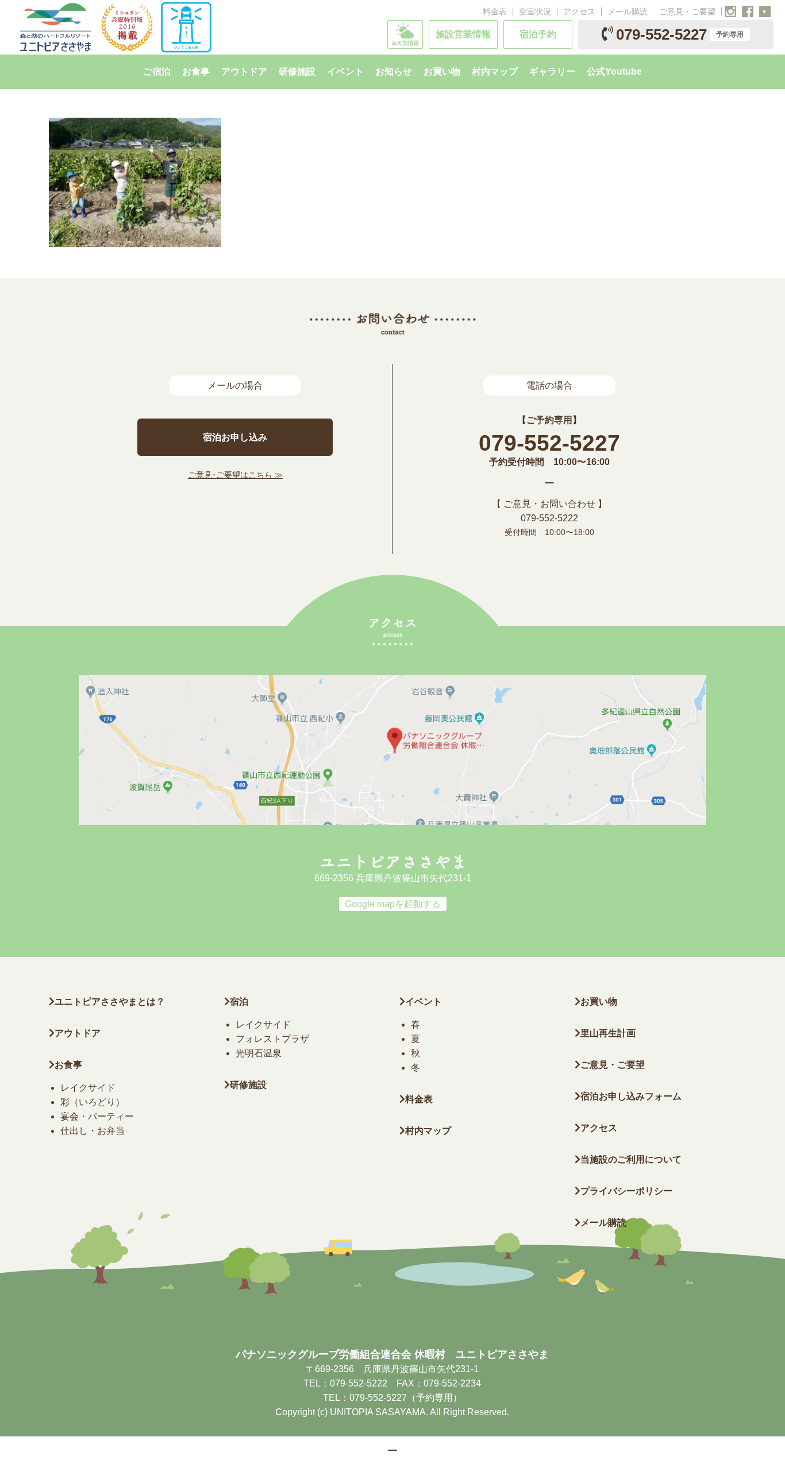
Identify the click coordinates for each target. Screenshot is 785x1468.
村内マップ (428, 1131)
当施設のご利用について (631, 1159)
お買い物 (598, 1001)
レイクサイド (88, 1088)
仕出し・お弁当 (92, 1131)
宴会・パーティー (97, 1116)
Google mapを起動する (393, 904)
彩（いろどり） (92, 1102)
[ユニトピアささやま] (114, 27)
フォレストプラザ (272, 1039)
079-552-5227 (680, 34)
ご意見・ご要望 (687, 11)
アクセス (579, 11)
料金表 (495, 11)
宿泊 (239, 1001)
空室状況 (535, 11)
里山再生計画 (608, 1033)
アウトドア (78, 1033)
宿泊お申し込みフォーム (631, 1096)
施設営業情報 (463, 34)
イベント (423, 1001)
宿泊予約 (538, 34)
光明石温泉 (259, 1053)
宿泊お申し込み (235, 437)
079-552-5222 (549, 518)
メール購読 (627, 11)
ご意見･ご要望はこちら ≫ (235, 474)
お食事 (68, 1065)
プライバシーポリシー (626, 1191)
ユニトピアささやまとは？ (110, 1001)
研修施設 (248, 1085)
